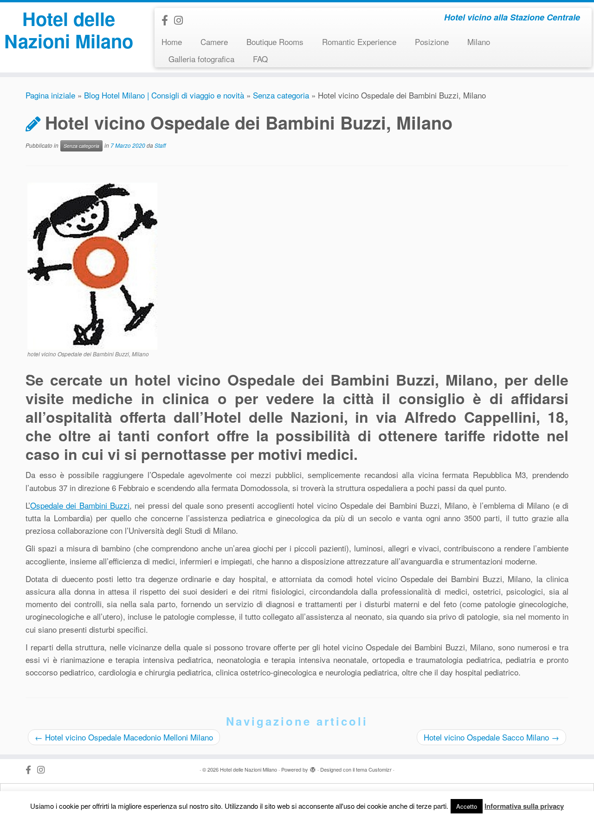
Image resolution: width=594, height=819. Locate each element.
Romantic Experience (359, 41)
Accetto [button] (466, 806)
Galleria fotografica (201, 59)
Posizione (432, 41)
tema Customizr (374, 769)
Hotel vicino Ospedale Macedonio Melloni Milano (124, 737)
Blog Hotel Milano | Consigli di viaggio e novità (164, 95)
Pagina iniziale (50, 95)
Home (171, 41)
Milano (478, 41)
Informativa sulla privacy (524, 806)
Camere (214, 41)
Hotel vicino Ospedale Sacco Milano (491, 737)
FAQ (260, 59)
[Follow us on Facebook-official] (167, 20)
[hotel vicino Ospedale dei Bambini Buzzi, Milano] (92, 265)
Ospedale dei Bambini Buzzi (79, 505)
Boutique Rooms (274, 41)
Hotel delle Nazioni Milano (68, 29)
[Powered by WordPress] (313, 767)
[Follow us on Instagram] (181, 20)
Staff (160, 145)
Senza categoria (281, 95)
